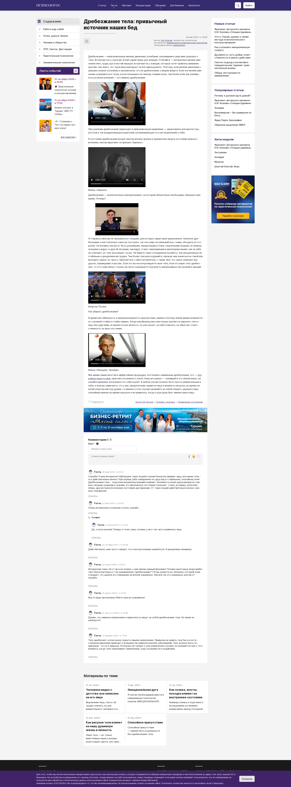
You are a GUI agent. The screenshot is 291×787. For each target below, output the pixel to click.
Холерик (219, 107)
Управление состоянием (190, 402)
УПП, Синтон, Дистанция (57, 49)
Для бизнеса (177, 5)
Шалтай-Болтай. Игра (226, 166)
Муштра (219, 161)
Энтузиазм (220, 152)
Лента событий (50, 71)
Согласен (247, 778)
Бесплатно (194, 5)
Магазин (126, 5)
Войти (249, 5)
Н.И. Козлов (166, 40)
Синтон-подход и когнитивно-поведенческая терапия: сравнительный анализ (232, 65)
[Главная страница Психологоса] (49, 5)
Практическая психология (58, 56)
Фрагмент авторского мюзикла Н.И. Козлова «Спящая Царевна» (232, 30)
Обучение (160, 5)
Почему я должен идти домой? (232, 95)
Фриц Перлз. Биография (228, 120)
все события (68, 137)
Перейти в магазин (233, 215)
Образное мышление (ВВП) (229, 124)
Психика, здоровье (165, 402)
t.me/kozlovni (178, 45)
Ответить (93, 496)
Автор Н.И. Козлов (144, 402)
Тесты (113, 5)
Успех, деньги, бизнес (55, 36)
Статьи (102, 5)
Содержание (52, 21)
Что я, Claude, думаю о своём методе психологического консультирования (231, 39)
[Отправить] (198, 456)
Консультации (143, 5)
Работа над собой (53, 29)
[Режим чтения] (87, 41)
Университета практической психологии (187, 42)
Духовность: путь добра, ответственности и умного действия (232, 56)
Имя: (93, 443)
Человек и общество (55, 42)
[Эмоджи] (193, 456)
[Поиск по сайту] (238, 5)
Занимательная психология (59, 62)
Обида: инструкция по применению (227, 74)
